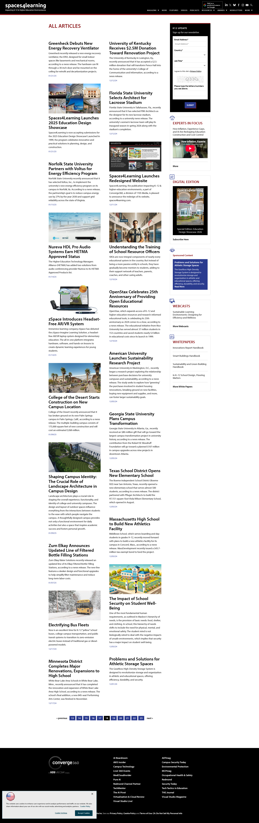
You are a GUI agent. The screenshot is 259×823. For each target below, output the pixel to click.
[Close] (92, 794)
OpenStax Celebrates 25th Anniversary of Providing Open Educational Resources (133, 299)
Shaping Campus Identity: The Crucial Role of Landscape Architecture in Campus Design (73, 483)
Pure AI (117, 779)
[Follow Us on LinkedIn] (226, 4)
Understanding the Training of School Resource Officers (134, 249)
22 (134, 718)
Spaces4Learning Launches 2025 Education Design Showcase (74, 122)
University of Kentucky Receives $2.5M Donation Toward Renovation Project (134, 47)
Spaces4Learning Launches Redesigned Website (134, 178)
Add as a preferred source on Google (213, 5)
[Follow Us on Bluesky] (234, 5)
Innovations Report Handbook (188, 347)
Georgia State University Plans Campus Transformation (131, 418)
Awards (221, 10)
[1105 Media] (65, 787)
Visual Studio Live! (123, 801)
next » (150, 718)
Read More (179, 286)
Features (173, 10)
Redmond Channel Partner (127, 783)
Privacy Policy (195, 71)
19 (113, 718)
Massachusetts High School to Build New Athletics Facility (134, 523)
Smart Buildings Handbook (186, 355)
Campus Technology (123, 766)
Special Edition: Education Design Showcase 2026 (190, 230)
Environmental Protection (175, 766)
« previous (62, 718)
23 (141, 718)
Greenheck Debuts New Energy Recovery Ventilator (74, 45)
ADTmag (166, 757)
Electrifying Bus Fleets (69, 624)
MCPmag (166, 770)
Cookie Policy (129, 813)
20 (120, 718)
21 (127, 718)
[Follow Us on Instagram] (243, 5)
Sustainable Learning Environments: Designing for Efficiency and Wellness (187, 314)
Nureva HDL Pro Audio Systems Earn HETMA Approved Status (70, 251)
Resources (207, 10)
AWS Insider (119, 762)
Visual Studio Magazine (174, 796)
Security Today (169, 783)
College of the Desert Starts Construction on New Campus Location (74, 401)
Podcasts (194, 10)
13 (72, 718)
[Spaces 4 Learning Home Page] (25, 7)
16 (93, 718)
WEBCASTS (181, 306)
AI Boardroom (120, 757)
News (164, 10)
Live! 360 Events (121, 770)
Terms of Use (146, 813)
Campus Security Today (174, 762)
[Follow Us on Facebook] (238, 5)
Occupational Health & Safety (177, 775)
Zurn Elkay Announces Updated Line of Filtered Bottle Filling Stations (71, 550)
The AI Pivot (119, 792)
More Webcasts (181, 326)
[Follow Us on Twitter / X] (230, 5)
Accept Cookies (84, 813)
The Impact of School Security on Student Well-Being (132, 603)
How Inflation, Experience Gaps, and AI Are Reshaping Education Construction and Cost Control (189, 131)
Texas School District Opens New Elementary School (134, 473)
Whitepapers (184, 341)
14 (79, 718)
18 (106, 718)
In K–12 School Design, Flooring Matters (189, 377)
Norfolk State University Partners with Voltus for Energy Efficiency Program (73, 168)
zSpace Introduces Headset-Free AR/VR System (74, 321)
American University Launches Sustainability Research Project (131, 357)
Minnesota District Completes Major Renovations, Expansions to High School (74, 668)
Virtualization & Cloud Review (128, 796)
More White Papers (182, 386)
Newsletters (236, 10)
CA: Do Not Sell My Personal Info (167, 813)
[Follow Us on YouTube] (247, 5)
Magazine (152, 10)
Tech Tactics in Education (175, 788)
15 (86, 718)
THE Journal (168, 792)
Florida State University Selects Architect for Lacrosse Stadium (130, 97)
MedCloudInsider (122, 775)
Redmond (167, 779)
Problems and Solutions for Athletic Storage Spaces (134, 661)
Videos (184, 10)
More (247, 10)
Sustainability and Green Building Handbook (189, 365)
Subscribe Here (181, 239)
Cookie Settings (61, 813)
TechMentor (119, 788)
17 (100, 718)
